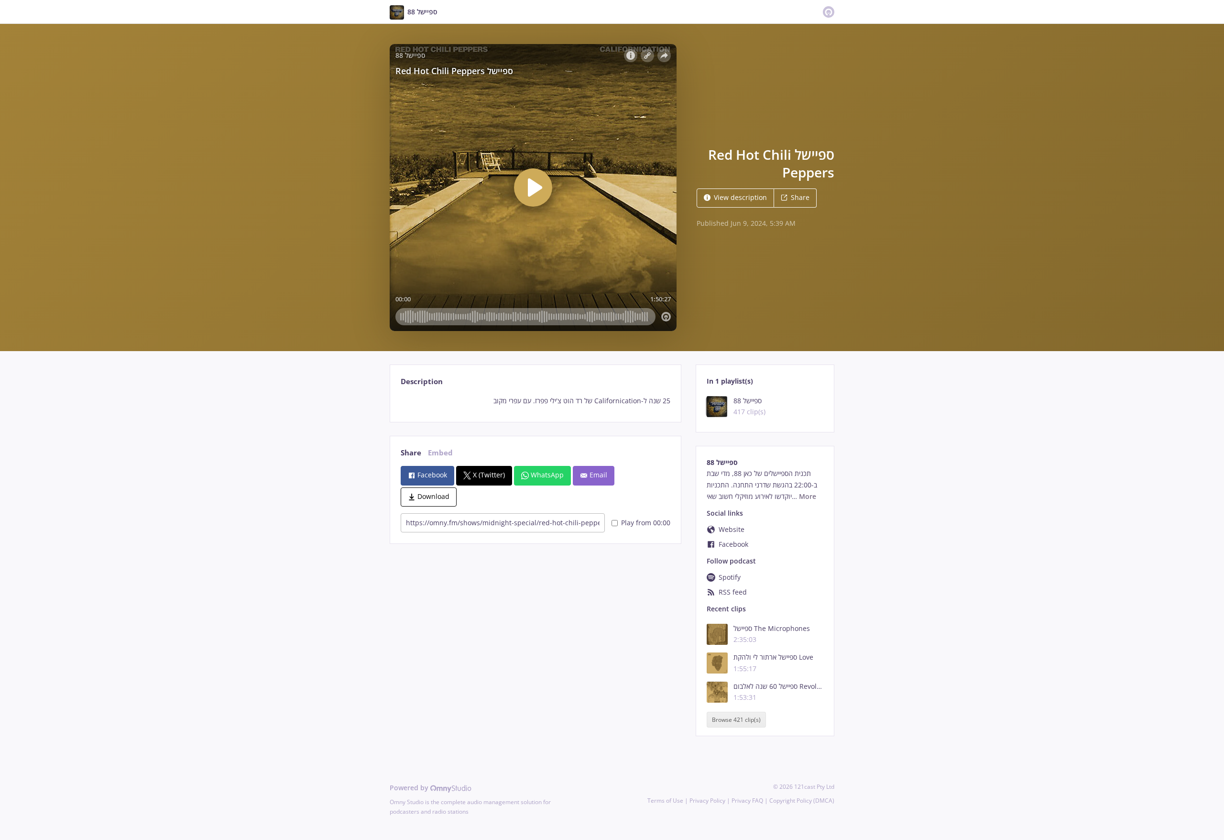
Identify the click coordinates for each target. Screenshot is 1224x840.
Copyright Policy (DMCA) (801, 800)
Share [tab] (411, 453)
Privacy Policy (707, 800)
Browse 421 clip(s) (736, 720)
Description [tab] (422, 381)
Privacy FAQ (747, 800)
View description (740, 197)
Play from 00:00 (645, 522)
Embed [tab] (440, 453)
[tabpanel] (535, 401)
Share (800, 197)
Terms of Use (665, 800)
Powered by (410, 787)
